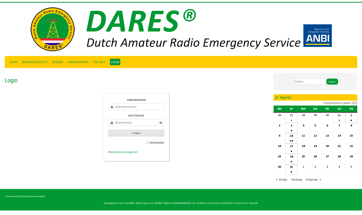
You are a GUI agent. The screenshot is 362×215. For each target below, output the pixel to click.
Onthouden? (157, 142)
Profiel (20, 196)
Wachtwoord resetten (35, 196)
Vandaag (296, 179)
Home (13, 62)
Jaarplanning (77, 62)
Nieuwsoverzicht (35, 62)
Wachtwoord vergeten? (123, 152)
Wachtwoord (136, 115)
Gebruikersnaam (136, 100)
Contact (99, 62)
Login (115, 62)
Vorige (283, 179)
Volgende (312, 179)
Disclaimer (11, 196)
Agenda (57, 62)
